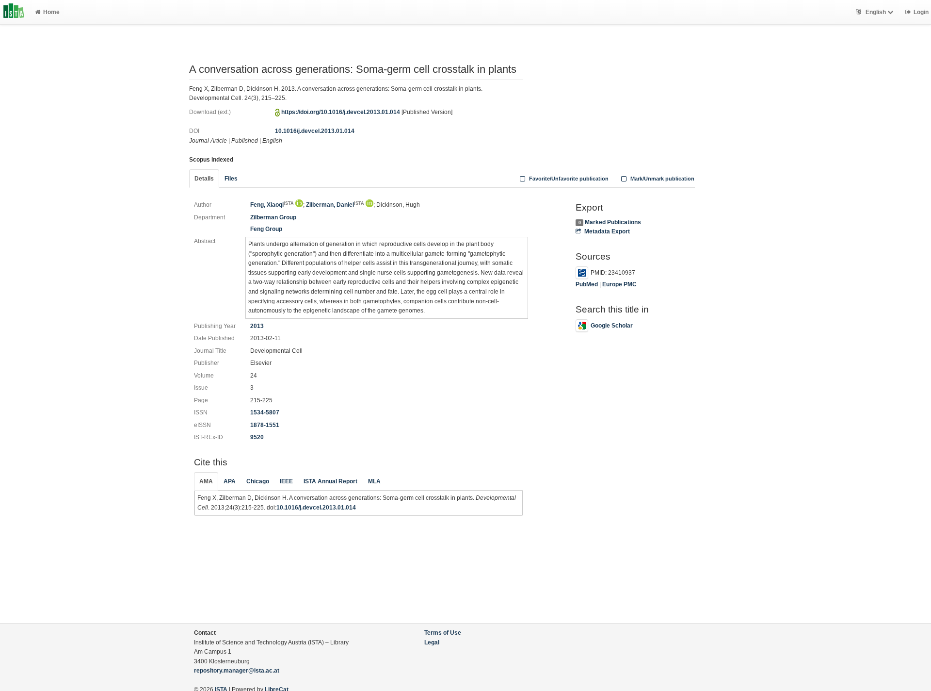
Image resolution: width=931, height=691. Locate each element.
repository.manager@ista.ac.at (236, 670)
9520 (257, 437)
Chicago (257, 481)
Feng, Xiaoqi (272, 204)
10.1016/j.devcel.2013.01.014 (314, 131)
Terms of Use (442, 632)
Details (204, 178)
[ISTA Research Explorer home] (14, 12)
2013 (257, 326)
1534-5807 (264, 412)
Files (231, 178)
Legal (431, 642)
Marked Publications (613, 222)
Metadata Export (606, 231)
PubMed (587, 284)
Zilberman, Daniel (335, 204)
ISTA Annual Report (330, 481)
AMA (206, 481)
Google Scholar (612, 325)
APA (230, 481)
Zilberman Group (273, 217)
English (875, 12)
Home (51, 12)
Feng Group (266, 229)
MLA (374, 481)
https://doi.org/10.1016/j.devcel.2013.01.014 (340, 112)
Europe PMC (619, 284)
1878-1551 (264, 425)
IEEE (286, 481)
